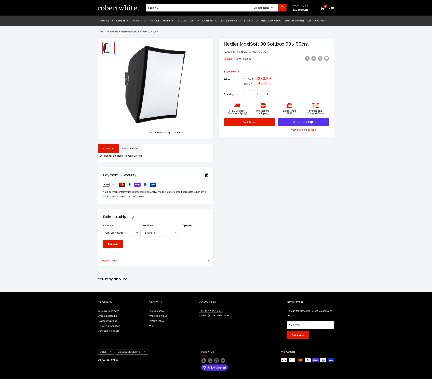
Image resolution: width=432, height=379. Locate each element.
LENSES (120, 20)
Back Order (249, 121)
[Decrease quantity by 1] (247, 94)
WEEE (151, 325)
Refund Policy (109, 260)
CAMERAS (103, 20)
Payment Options (107, 320)
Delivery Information (109, 325)
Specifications (130, 148)
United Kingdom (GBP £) (129, 352)
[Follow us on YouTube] (223, 360)
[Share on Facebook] (307, 58)
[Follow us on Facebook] (203, 360)
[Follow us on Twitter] (210, 360)
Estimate (113, 244)
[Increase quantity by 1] (267, 94)
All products (112, 31)
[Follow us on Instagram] (216, 360)
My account (300, 9)
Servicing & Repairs (108, 330)
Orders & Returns (107, 315)
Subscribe (298, 335)
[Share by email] (326, 58)
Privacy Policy (156, 320)
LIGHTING (208, 20)
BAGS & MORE (229, 20)
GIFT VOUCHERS (317, 20)
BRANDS (249, 20)
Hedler (228, 59)
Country (108, 225)
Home (100, 31)
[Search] (282, 7)
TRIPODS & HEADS (159, 20)
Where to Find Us (157, 315)
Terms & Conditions (108, 310)
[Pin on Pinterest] (313, 58)
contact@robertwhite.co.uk (214, 315)
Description (108, 148)
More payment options (303, 129)
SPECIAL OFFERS (294, 20)
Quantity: (229, 94)
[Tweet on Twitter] (320, 58)
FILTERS (137, 20)
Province (148, 225)
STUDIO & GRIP (186, 20)
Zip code (187, 225)
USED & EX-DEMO (271, 20)
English (103, 352)
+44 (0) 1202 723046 (211, 310)
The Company (156, 310)
